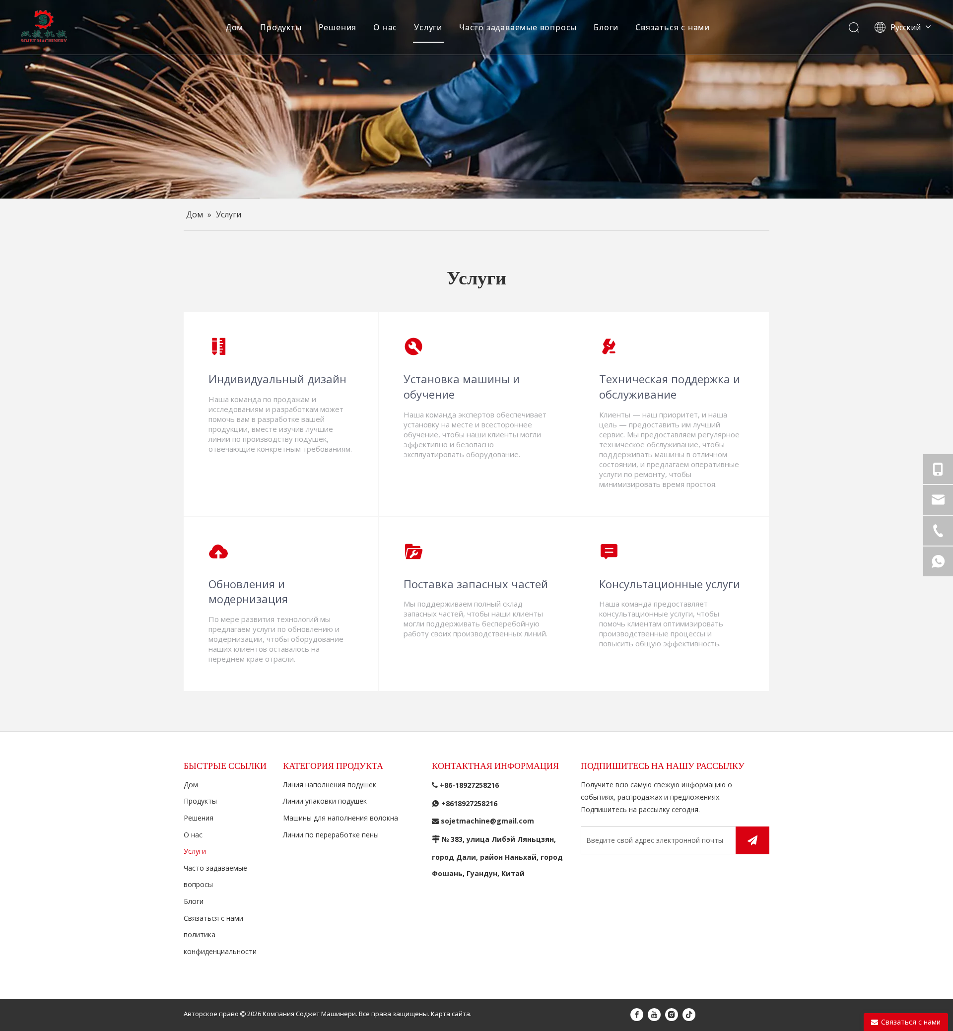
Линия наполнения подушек (329, 784)
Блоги (606, 27)
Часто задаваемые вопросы (518, 27)
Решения (338, 27)
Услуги (428, 27)
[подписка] (752, 840)
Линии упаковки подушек (325, 801)
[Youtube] (654, 1014)
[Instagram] (671, 1014)
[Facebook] (636, 1014)
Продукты (280, 27)
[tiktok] (688, 1014)
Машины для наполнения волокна (340, 818)
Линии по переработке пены (331, 834)
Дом (234, 27)
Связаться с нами (672, 27)
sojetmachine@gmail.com (487, 820)
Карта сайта (450, 1013)
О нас (385, 27)
